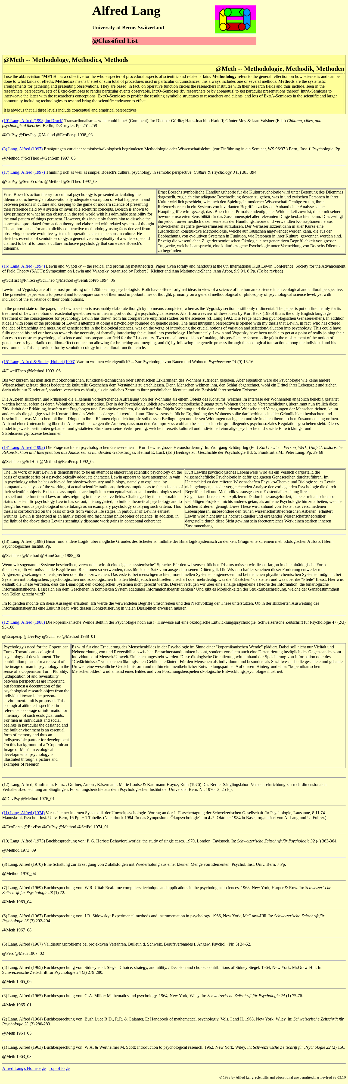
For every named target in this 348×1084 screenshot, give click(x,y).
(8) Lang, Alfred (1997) (22, 149)
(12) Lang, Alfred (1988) (23, 622)
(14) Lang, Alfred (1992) (23, 447)
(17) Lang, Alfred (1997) (23, 172)
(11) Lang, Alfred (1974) (23, 812)
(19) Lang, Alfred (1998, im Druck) (32, 120)
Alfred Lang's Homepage (24, 1068)
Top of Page (59, 1068)
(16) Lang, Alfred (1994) (23, 266)
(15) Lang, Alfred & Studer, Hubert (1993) (38, 361)
